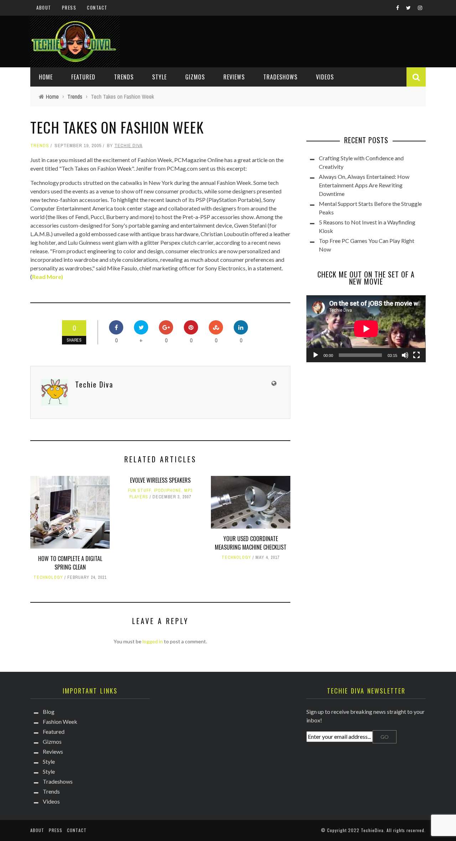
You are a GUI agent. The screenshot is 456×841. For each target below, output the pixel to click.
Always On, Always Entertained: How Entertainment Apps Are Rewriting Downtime (364, 185)
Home (46, 77)
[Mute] (405, 355)
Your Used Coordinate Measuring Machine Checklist (250, 542)
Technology (48, 577)
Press (69, 7)
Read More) (47, 276)
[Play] (315, 355)
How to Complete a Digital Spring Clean (70, 562)
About (43, 7)
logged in (152, 641)
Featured (83, 77)
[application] (366, 328)
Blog (49, 711)
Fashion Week (60, 721)
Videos (325, 77)
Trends (124, 77)
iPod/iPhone (167, 490)
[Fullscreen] (416, 355)
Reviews (234, 77)
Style (159, 77)
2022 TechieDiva (366, 830)
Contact (97, 7)
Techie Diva (128, 145)
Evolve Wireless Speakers (160, 480)
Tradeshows (280, 77)
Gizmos (195, 77)
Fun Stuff (139, 490)
